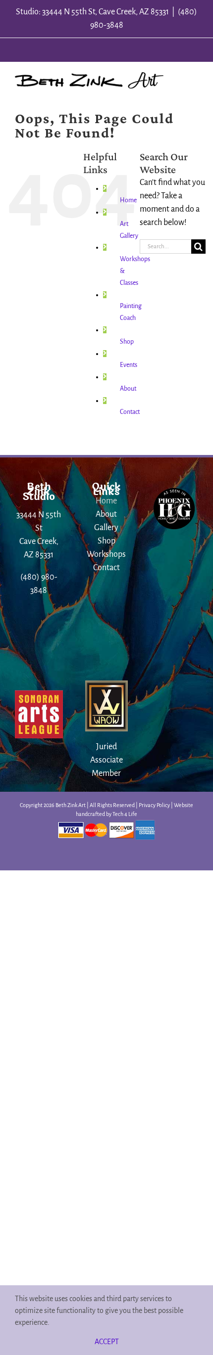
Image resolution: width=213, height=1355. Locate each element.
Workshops (106, 554)
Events (128, 364)
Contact (130, 411)
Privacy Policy (154, 805)
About (128, 388)
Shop (127, 341)
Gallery (106, 527)
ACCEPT (107, 1342)
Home (128, 200)
